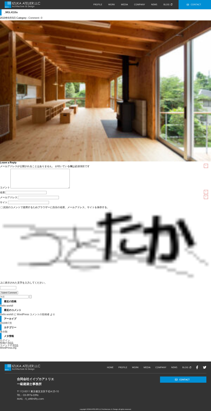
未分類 (3, 331)
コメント (5, 187)
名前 (3, 192)
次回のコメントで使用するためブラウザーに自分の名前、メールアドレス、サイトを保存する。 (56, 207)
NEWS (154, 4)
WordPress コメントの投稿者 (33, 314)
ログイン (5, 340)
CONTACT (196, 4)
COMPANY (139, 4)
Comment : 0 (35, 18)
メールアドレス (9, 197)
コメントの (9, 345)
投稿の (6, 343)
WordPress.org (8, 347)
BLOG (166, 4)
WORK (111, 4)
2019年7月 (6, 323)
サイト (3, 202)
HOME (110, 367)
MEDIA (124, 4)
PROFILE (97, 4)
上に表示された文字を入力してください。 (23, 282)
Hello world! (6, 305)
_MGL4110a (11, 12)
